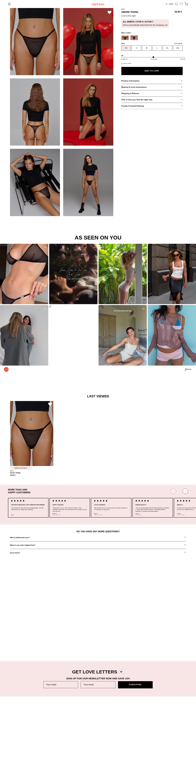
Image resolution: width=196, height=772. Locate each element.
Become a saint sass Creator (95, 748)
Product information (130, 81)
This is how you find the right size (136, 100)
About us (86, 735)
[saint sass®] (98, 4)
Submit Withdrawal (163, 752)
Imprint (158, 744)
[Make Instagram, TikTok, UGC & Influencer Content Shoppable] (188, 370)
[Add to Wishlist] (109, 12)
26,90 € (12, 475)
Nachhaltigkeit (89, 739)
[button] (176, 4)
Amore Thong (15, 473)
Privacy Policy (161, 739)
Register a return (17, 744)
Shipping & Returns (130, 93)
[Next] (185, 491)
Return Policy (16, 739)
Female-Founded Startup (132, 106)
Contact (13, 756)
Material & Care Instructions (134, 87)
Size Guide (15, 748)
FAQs (12, 752)
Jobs (85, 744)
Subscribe (135, 685)
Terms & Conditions (163, 735)
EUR (171, 4)
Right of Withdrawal (163, 748)
